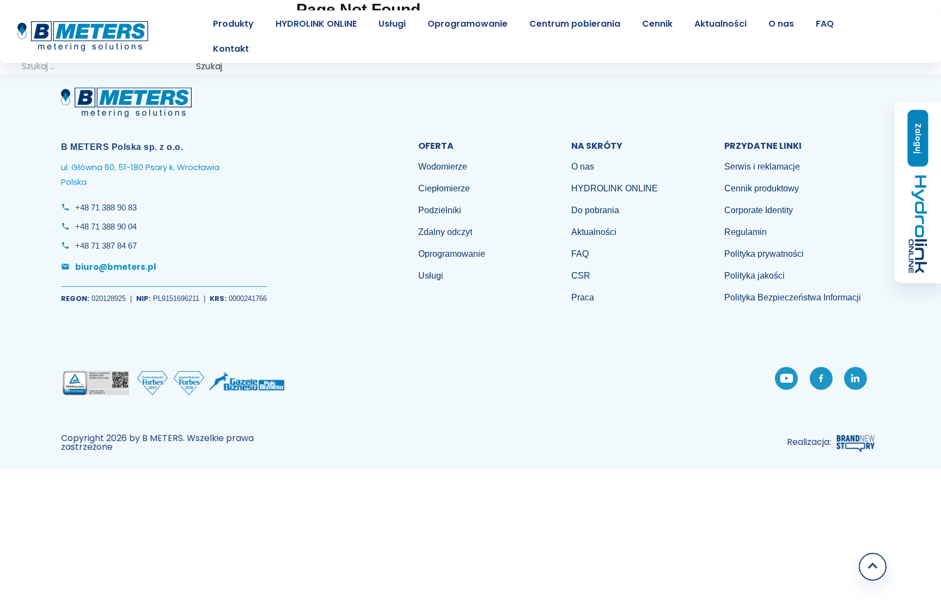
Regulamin (745, 232)
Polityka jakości (754, 275)
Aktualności (720, 23)
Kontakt (231, 49)
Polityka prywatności (764, 253)
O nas (781, 23)
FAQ (825, 23)
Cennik (657, 23)
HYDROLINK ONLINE (316, 23)
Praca (582, 297)
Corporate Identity (758, 210)
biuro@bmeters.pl (115, 267)
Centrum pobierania (574, 23)
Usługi (392, 23)
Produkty (233, 23)
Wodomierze (442, 166)
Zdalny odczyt (445, 232)
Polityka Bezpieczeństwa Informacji (792, 297)
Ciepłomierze (444, 188)
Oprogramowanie (467, 23)
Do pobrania (595, 210)
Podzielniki (439, 210)
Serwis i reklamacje (762, 166)
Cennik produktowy (761, 188)
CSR (580, 275)
